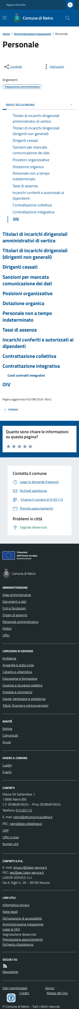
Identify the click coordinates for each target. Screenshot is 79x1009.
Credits (24, 993)
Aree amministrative (17, 594)
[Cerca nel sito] (66, 18)
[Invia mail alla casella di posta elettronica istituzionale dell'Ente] (32, 817)
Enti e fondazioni (14, 608)
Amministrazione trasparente (32, 34)
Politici (7, 628)
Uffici (6, 635)
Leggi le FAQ (11, 929)
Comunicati (10, 735)
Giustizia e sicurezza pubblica (22, 685)
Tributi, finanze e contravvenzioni (25, 705)
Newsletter (10, 971)
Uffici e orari (11, 837)
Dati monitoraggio (15, 987)
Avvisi (7, 742)
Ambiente (9, 658)
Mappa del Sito (57, 993)
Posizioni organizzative (27, 293)
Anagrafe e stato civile (18, 665)
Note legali (10, 911)
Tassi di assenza (20, 330)
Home (6, 34)
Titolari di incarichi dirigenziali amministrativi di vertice (35, 237)
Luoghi (7, 765)
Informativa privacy (16, 904)
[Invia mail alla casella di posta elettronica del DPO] (30, 867)
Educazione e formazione (20, 678)
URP (6, 830)
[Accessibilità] (11, 997)
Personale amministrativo (20, 621)
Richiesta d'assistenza (18, 944)
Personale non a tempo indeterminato (27, 316)
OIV (6, 384)
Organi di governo (15, 614)
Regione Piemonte (15, 5)
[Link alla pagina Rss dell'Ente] (5, 965)
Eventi (7, 771)
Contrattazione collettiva (29, 356)
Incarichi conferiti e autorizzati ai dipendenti (38, 342)
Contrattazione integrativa (31, 366)
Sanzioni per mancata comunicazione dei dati (27, 280)
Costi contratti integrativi (26, 375)
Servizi (49, 987)
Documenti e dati (14, 601)
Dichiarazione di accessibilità (22, 918)
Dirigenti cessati (20, 267)
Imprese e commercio (17, 691)
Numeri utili (11, 843)
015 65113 (24, 810)
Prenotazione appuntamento (23, 939)
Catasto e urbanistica (17, 671)
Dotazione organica (23, 303)
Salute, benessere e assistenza (24, 698)
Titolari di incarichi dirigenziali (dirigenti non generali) (35, 253)
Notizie (7, 728)
